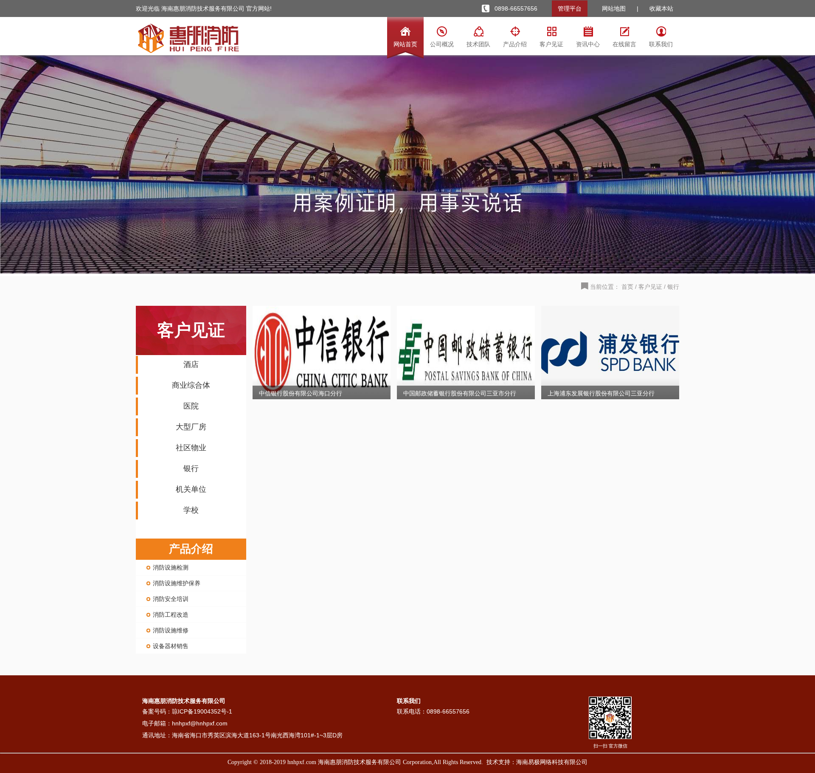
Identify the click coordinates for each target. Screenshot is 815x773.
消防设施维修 (170, 630)
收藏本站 (661, 8)
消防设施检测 (170, 567)
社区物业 (191, 447)
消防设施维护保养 (176, 583)
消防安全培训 (170, 598)
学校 (191, 510)
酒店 (191, 364)
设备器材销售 (170, 646)
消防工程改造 (170, 614)
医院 (191, 406)
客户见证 (650, 286)
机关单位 (191, 489)
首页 (627, 286)
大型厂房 (191, 427)
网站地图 (614, 8)
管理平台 (570, 8)
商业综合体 (191, 385)
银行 (673, 286)
